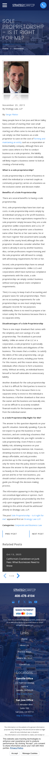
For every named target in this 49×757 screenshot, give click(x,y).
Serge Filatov (12, 114)
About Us (24, 645)
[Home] (24, 5)
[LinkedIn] (30, 601)
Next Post (38, 533)
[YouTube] (35, 601)
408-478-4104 (24, 596)
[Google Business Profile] (13, 601)
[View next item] (18, 575)
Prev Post (11, 533)
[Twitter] (24, 601)
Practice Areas (24, 651)
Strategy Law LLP (32, 519)
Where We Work (24, 658)
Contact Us (24, 664)
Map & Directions (24, 693)
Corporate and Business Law (28, 525)
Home (24, 638)
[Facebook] (18, 601)
